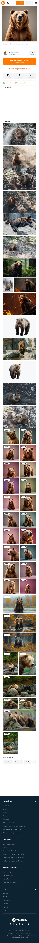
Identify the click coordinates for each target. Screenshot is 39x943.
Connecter (29, 3)
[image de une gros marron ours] (19, 157)
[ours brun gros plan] (19, 224)
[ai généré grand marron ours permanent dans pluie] (19, 825)
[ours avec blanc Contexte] (11, 452)
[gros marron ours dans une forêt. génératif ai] (19, 267)
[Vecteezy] (3, 3)
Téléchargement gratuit (19, 61)
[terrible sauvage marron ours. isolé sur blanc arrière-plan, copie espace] (19, 387)
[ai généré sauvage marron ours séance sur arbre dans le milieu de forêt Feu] (19, 320)
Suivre (32, 54)
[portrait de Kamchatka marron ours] (10, 846)
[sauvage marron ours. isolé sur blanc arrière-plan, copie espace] (19, 342)
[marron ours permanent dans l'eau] (19, 787)
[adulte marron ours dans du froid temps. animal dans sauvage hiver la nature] (8, 285)
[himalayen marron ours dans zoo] (10, 909)
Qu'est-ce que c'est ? (20, 83)
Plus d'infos (8, 87)
